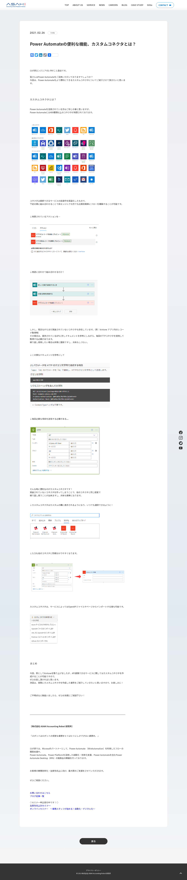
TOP (67, 4)
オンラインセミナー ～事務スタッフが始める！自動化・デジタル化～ (63, 808)
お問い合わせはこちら (40, 792)
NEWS (102, 4)
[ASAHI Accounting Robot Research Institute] (15, 5)
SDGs (149, 4)
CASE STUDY (137, 4)
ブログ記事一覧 (37, 796)
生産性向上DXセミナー (40, 805)
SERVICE (91, 4)
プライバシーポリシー (93, 870)
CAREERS (113, 4)
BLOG (124, 4)
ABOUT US (78, 4)
